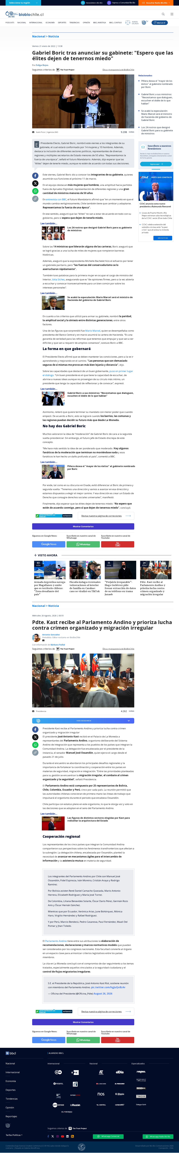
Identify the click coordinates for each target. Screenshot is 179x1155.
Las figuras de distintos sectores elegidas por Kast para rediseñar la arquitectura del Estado (98, 819)
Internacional (35, 22)
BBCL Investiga (99, 22)
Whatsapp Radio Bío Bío (159, 1136)
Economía (50, 22)
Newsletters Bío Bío (94, 3)
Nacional (21, 22)
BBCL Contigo (115, 22)
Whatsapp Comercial (110, 1136)
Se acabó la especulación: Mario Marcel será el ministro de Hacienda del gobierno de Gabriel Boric (100, 299)
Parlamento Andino (56, 941)
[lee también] (54, 823)
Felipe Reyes (42, 65)
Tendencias (74, 22)
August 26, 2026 (103, 993)
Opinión (86, 22)
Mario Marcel (92, 330)
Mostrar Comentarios (83, 526)
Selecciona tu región (19, 2)
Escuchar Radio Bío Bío (156, 3)
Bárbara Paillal (58, 644)
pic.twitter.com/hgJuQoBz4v (108, 987)
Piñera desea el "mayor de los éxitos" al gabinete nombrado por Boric (101, 468)
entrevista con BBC (56, 199)
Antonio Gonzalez (51, 634)
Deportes (62, 22)
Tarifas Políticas (13, 1135)
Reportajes (11, 1116)
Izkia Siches (58, 279)
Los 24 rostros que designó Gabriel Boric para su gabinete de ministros (99, 229)
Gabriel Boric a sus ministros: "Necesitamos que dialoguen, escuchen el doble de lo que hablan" (100, 394)
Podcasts (10, 22)
